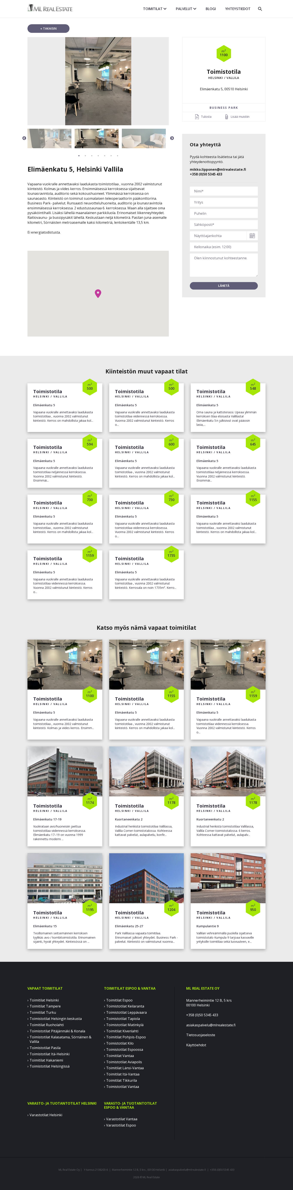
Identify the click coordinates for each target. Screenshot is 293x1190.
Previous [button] (24, 138)
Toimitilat (153, 8)
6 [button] (111, 156)
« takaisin (48, 28)
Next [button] (172, 138)
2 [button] (85, 156)
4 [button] (98, 156)
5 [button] (105, 156)
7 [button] (117, 156)
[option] (98, 81)
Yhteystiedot (238, 8)
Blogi (211, 8)
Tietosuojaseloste (200, 1035)
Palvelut (184, 8)
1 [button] (79, 156)
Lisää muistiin (240, 117)
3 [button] (92, 156)
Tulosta (206, 117)
